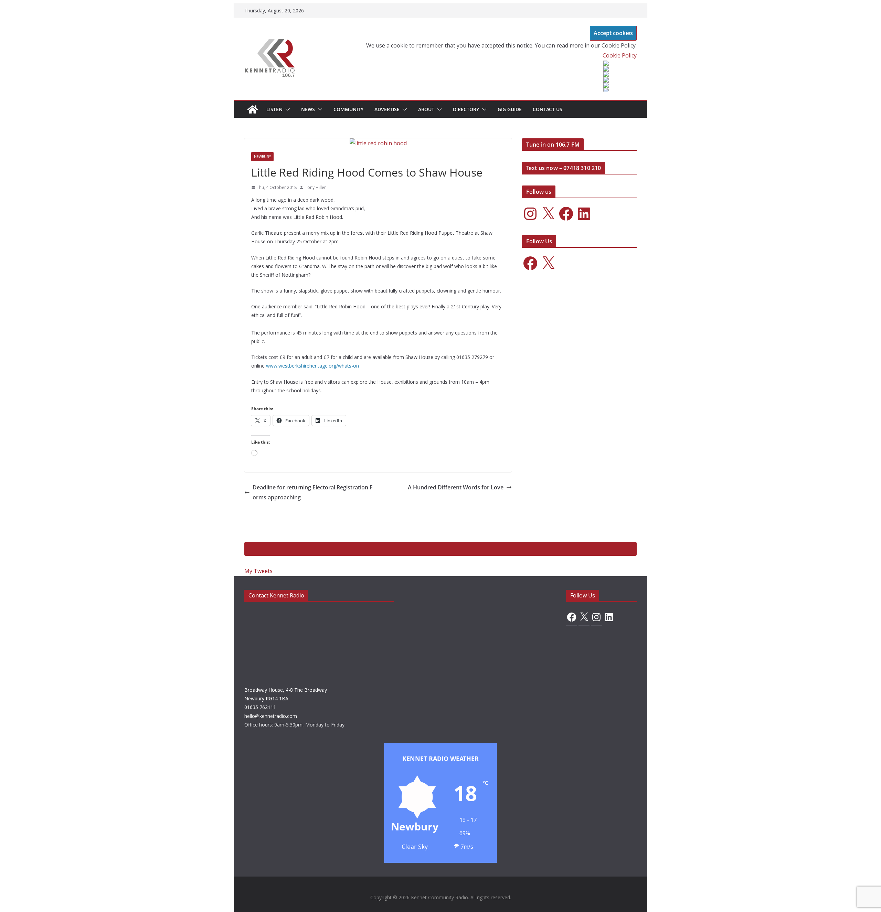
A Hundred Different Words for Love (455, 487)
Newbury (262, 156)
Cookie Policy (620, 55)
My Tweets (258, 571)
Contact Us (547, 109)
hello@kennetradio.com (270, 716)
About (426, 109)
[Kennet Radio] (252, 109)
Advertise (387, 109)
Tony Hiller (315, 187)
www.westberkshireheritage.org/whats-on (312, 365)
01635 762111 (260, 707)
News (308, 109)
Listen (274, 109)
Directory (466, 109)
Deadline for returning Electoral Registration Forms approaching (313, 492)
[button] (286, 109)
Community (348, 109)
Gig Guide (510, 109)
